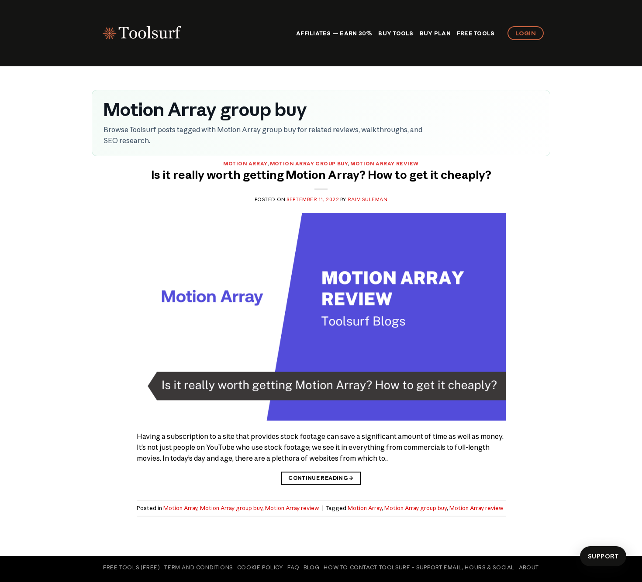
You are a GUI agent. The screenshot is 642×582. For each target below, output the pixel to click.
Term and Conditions (198, 567)
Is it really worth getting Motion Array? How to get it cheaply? (321, 175)
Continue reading (321, 478)
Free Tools (476, 33)
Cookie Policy (260, 567)
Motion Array (245, 164)
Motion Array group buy (309, 164)
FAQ (293, 567)
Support (603, 556)
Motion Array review (384, 164)
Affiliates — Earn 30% (334, 33)
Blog (311, 567)
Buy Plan (435, 33)
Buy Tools (395, 33)
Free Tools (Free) (131, 567)
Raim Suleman (368, 199)
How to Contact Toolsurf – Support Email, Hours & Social (419, 567)
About (529, 567)
